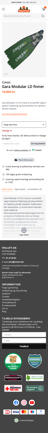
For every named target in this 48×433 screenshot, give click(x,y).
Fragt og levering (10, 287)
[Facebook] (16, 403)
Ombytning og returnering (14, 290)
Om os (5, 308)
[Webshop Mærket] (35, 362)
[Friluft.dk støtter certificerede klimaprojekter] (35, 378)
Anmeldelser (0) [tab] (35, 189)
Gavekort (6, 293)
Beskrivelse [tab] (7, 189)
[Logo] (24, 9)
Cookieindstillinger (26, 420)
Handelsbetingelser (11, 299)
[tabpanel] (24, 216)
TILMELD (24, 346)
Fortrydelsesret (9, 302)
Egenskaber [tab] (20, 189)
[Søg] (43, 16)
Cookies (5, 296)
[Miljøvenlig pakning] (13, 362)
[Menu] (3, 9)
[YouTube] (32, 403)
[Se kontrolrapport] (35, 388)
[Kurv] (43, 9)
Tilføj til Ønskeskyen (25, 160)
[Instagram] (24, 403)
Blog (4, 311)
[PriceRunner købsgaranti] (13, 378)
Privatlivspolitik (9, 305)
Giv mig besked (38, 143)
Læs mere (24, 234)
